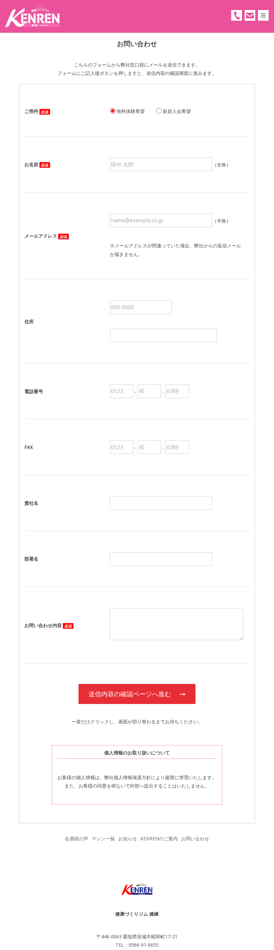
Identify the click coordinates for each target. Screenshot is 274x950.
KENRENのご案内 (159, 838)
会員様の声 (76, 838)
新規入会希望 (177, 111)
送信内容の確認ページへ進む (130, 693)
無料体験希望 (131, 111)
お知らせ (127, 838)
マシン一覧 (103, 838)
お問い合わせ (195, 838)
